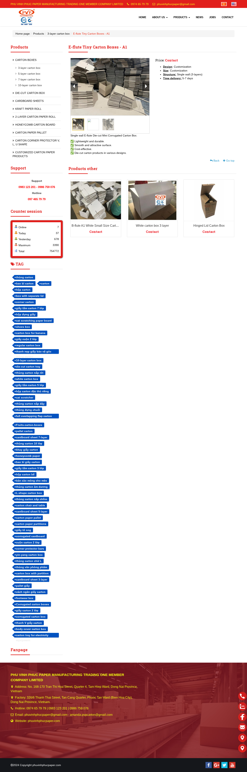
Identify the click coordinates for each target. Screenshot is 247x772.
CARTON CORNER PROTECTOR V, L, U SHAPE (36, 142)
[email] (242, 727)
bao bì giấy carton (28, 462)
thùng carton (24, 277)
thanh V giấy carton (29, 622)
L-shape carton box (29, 493)
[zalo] (242, 706)
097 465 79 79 (37, 199)
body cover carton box (31, 629)
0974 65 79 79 (140, 4)
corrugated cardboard (30, 536)
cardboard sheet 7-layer (31, 437)
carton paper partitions (31, 523)
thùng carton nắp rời (29, 372)
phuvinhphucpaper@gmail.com (176, 4)
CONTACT (227, 17)
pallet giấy (23, 585)
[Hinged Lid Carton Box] (209, 200)
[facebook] (209, 765)
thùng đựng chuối (28, 409)
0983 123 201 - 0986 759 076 (37, 187)
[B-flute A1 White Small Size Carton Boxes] (96, 200)
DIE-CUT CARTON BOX (30, 92)
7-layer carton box (29, 79)
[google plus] (216, 765)
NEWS (199, 17)
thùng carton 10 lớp (29, 443)
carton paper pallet (28, 517)
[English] (232, 3)
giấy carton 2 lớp (27, 610)
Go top (229, 160)
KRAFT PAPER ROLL (28, 108)
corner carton (25, 302)
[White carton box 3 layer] (152, 200)
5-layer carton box (29, 73)
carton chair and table (30, 505)
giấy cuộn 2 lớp (26, 339)
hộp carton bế (25, 474)
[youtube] (232, 765)
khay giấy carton (27, 449)
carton (45, 283)
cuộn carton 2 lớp (28, 542)
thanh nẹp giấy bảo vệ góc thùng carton (33, 352)
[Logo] (27, 17)
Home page (22, 33)
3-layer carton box (58, 33)
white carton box (27, 378)
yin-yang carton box (29, 554)
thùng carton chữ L (29, 561)
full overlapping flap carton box (34, 416)
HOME (142, 17)
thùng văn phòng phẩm (31, 567)
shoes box (23, 326)
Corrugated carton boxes (32, 604)
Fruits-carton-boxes (29, 424)
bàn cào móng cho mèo (31, 480)
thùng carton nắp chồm (31, 499)
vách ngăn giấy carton (31, 591)
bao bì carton (25, 283)
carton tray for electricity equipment (32, 636)
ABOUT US (159, 17)
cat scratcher (24, 397)
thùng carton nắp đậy (30, 403)
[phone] (242, 696)
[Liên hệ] (242, 738)
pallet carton (24, 431)
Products (38, 33)
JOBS (212, 17)
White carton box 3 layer (152, 225)
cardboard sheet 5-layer (31, 511)
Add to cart (93, 185)
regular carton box (28, 345)
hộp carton (23, 289)
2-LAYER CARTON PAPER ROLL (35, 116)
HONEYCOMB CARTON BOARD (35, 124)
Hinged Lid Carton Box (209, 225)
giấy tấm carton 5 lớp (30, 385)
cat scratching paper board (34, 320)
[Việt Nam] (222, 3)
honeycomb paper (28, 455)
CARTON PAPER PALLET (31, 132)
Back (216, 160)
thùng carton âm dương (32, 486)
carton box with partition (32, 573)
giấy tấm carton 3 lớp (30, 468)
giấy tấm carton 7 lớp (30, 308)
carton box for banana (30, 333)
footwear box (24, 598)
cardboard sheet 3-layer (31, 579)
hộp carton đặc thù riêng (32, 391)
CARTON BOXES (25, 59)
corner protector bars (30, 548)
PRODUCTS (180, 17)
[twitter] (224, 765)
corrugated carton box (31, 616)
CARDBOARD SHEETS (29, 100)
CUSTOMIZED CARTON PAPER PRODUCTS (34, 154)
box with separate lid (30, 295)
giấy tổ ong (23, 530)
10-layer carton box (30, 85)
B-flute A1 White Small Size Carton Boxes (100, 225)
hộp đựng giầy (26, 314)
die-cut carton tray (28, 366)
